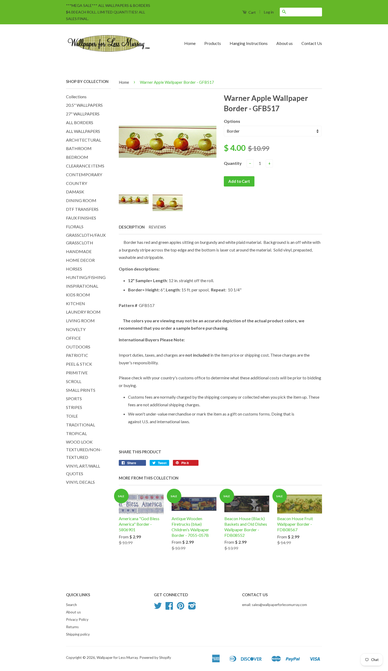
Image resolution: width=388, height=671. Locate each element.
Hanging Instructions (249, 43)
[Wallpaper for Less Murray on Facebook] (169, 607)
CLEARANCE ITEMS (85, 165)
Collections (76, 96)
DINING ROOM (81, 200)
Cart (252, 12)
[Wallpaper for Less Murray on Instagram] (192, 607)
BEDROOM (77, 157)
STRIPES (74, 407)
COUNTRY (76, 183)
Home (190, 43)
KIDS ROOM (78, 294)
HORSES (74, 268)
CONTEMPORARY (84, 174)
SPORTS (74, 398)
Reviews (157, 227)
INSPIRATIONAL (82, 285)
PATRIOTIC (77, 355)
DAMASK (75, 191)
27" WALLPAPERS (83, 113)
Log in (269, 12)
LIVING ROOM (80, 320)
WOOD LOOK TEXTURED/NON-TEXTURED (84, 449)
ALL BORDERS (79, 122)
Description (132, 227)
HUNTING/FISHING (86, 277)
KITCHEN (75, 303)
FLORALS (74, 226)
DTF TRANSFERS (82, 209)
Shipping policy (78, 634)
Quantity (233, 163)
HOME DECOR (80, 260)
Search (71, 605)
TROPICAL (76, 433)
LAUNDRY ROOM (83, 311)
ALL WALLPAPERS (83, 131)
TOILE (72, 415)
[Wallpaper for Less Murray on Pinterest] (180, 607)
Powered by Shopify (155, 657)
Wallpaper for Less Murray (117, 657)
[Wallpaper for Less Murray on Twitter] (158, 607)
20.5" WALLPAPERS (84, 105)
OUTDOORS (78, 346)
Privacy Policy (77, 619)
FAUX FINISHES (81, 217)
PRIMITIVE (77, 372)
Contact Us (311, 43)
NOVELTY (76, 329)
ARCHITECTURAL (83, 139)
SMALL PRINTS (80, 390)
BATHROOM (79, 148)
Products (212, 43)
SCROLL (73, 381)
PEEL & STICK (79, 363)
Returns (72, 627)
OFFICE (73, 338)
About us (284, 43)
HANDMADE (79, 251)
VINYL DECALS (80, 481)
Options (232, 121)
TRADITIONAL (80, 424)
